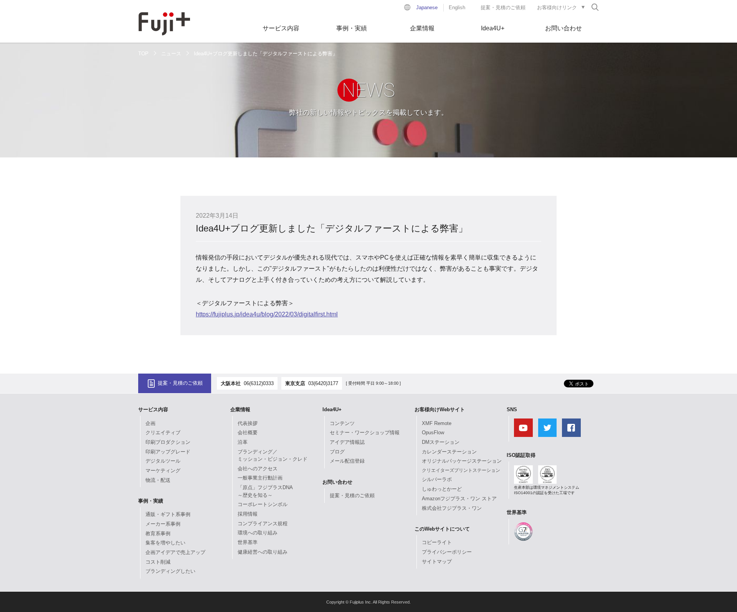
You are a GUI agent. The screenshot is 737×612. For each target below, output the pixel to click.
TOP (143, 53)
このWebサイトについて (442, 529)
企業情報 (422, 28)
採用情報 (248, 514)
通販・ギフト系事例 (167, 514)
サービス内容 (281, 28)
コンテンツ (342, 423)
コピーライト (437, 542)
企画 (150, 423)
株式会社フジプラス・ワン (452, 508)
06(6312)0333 (259, 383)
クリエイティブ (162, 432)
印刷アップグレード (167, 452)
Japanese (427, 7)
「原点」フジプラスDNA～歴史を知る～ (265, 491)
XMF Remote (436, 423)
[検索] (595, 7)
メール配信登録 (347, 461)
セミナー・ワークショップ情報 (365, 432)
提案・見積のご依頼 (503, 7)
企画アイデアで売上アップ (175, 552)
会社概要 (248, 432)
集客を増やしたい (165, 543)
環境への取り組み (258, 533)
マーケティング (162, 470)
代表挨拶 (248, 423)
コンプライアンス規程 (263, 523)
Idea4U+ (492, 28)
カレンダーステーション (449, 452)
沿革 (243, 442)
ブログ (337, 452)
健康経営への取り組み (263, 552)
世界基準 (248, 542)
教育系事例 (157, 533)
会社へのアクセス (258, 468)
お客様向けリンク (557, 7)
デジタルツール (162, 461)
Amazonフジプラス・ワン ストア (459, 498)
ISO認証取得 (521, 455)
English (457, 7)
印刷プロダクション (167, 442)
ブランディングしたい (170, 571)
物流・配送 (157, 480)
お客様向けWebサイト (440, 409)
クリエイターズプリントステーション (461, 470)
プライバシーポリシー (447, 552)
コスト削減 (157, 562)
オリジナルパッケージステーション (462, 461)
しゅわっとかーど (442, 489)
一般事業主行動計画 (260, 478)
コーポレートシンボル (263, 504)
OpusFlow (433, 432)
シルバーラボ (437, 479)
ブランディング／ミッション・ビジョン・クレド (272, 455)
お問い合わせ (563, 28)
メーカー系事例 (162, 524)
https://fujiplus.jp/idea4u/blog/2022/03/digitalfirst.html (267, 314)
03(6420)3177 (323, 383)
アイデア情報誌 (347, 442)
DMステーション (440, 442)
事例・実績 (351, 28)
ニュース (171, 53)
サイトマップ (437, 561)
